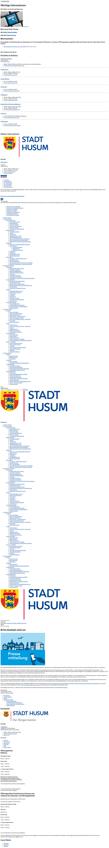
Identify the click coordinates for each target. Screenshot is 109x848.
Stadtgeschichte (13, 329)
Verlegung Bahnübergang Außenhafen (19, 368)
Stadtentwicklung (11, 371)
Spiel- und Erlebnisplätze (15, 313)
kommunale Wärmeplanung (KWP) (18, 374)
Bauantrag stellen (13, 227)
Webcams (12, 350)
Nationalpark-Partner (15, 344)
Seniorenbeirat (13, 286)
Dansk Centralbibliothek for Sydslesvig (19, 238)
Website (8, 173)
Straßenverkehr (11, 364)
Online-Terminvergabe (10, 32)
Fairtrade (11, 346)
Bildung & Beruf (11, 230)
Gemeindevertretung (14, 282)
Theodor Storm (13, 325)
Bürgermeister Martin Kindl (16, 268)
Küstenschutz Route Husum (16, 317)
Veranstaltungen (11, 333)
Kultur (8, 323)
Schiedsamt (12, 251)
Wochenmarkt (13, 336)
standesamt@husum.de (11, 91)
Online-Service (11, 35)
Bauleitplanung (13, 357)
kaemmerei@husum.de (11, 117)
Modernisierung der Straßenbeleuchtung (19, 381)
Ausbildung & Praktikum (15, 277)
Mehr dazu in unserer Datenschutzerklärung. (12, 196)
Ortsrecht (12, 274)
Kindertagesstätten (14, 231)
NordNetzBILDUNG (14, 254)
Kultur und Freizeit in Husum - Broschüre (19, 319)
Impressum (6, 743)
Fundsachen (12, 294)
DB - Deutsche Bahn (14, 261)
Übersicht (6, 744)
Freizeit (8, 310)
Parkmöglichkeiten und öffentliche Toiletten (20, 340)
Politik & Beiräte (11, 279)
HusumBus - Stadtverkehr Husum (18, 258)
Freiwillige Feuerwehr (14, 275)
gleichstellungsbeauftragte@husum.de (31, 685)
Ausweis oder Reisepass (15, 226)
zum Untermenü (8, 184)
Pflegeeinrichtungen (17, 250)
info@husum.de (9, 171)
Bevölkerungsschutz (14, 255)
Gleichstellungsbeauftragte (16, 272)
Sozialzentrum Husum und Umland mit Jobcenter (21, 278)
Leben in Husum (8, 219)
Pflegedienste (16, 248)
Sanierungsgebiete (14, 380)
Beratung (9, 243)
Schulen (11, 233)
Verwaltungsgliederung (15, 271)
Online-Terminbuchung (15, 292)
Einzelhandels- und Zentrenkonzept (18, 378)
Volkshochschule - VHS (15, 236)
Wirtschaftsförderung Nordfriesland (18, 240)
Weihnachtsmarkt (14, 337)
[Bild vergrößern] (26, 156)
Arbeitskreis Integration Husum (17, 288)
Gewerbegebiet (13, 361)
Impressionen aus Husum (15, 343)
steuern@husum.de (10, 83)
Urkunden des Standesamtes (16, 229)
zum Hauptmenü (8, 182)
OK (2, 198)
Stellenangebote (13, 308)
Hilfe (5, 746)
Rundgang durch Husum (15, 332)
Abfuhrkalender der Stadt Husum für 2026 (14, 46)
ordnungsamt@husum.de (12, 125)
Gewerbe (9, 360)
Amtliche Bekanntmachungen (17, 305)
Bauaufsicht (12, 358)
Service (8, 289)
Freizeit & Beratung (17, 247)
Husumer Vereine (13, 312)
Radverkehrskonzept (14, 365)
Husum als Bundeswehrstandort (17, 347)
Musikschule (12, 234)
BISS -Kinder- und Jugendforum (17, 316)
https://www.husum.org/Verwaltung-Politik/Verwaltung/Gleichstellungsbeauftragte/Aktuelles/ (75, 683)
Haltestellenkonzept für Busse (17, 370)
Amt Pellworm (13, 301)
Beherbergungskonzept (15, 377)
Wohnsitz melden (13, 224)
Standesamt (12, 296)
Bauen (8, 354)
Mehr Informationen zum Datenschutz (10, 204)
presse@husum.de (10, 733)
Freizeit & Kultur (8, 309)
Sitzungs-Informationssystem (17, 284)
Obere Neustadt (13, 384)
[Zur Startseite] (34, 420)
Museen (11, 327)
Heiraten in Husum (14, 298)
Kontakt (6, 740)
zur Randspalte (7, 181)
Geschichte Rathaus (14, 351)
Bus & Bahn (9, 257)
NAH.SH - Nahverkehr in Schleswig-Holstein (20, 264)
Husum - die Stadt (11, 341)
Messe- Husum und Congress (16, 339)
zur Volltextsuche (8, 187)
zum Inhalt (6, 180)
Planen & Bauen (8, 353)
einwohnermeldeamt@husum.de (14, 65)
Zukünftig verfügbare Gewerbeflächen (19, 363)
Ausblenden (3, 175)
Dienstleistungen (11, 220)
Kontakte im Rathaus (14, 270)
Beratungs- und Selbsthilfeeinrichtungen (19, 244)
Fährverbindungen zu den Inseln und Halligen (21, 262)
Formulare (12, 295)
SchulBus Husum (13, 260)
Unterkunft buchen (14, 322)
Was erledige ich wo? (14, 222)
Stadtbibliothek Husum (15, 237)
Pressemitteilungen (14, 303)
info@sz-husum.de (10, 75)
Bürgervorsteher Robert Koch (17, 281)
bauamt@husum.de (10, 100)
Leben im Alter (13, 246)
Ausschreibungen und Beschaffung (18, 306)
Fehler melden (7, 747)
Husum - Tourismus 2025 (15, 382)
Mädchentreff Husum (14, 315)
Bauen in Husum (13, 356)
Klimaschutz (12, 373)
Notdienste (12, 253)
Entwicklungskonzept (14, 375)
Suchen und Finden (5, 389)
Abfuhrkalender (13, 223)
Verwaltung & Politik (9, 265)
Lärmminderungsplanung (15, 367)
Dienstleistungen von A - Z (16, 291)
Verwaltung (9, 267)
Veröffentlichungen (11, 302)
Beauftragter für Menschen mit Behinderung (20, 285)
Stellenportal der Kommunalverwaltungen (20, 241)
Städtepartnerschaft (14, 330)
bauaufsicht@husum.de (11, 109)
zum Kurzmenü (7, 185)
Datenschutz (7, 741)
